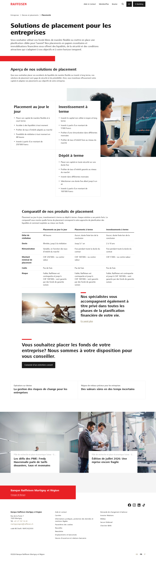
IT (144, 554)
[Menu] (129, 4)
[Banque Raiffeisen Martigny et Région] (18, 4)
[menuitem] (90, 4)
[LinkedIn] (139, 505)
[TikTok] (143, 505)
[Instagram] (134, 505)
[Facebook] (129, 505)
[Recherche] (122, 4)
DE (137, 554)
